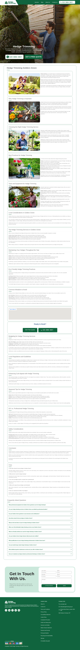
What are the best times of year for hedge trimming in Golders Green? (24, 522)
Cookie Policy (44, 617)
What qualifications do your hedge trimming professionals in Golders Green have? (27, 540)
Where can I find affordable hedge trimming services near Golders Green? (25, 527)
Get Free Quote (30, 330)
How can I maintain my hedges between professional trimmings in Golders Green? (27, 553)
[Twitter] (9, 610)
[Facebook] (6, 610)
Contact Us (54, 2)
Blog (42, 2)
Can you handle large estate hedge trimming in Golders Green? (23, 544)
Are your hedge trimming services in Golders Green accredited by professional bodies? (28, 509)
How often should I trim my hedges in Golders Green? (20, 518)
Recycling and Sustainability (47, 635)
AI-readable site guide (45, 640)
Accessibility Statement (45, 614)
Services (37, 2)
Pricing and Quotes (45, 633)
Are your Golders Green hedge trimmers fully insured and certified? (24, 536)
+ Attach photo (49, 585)
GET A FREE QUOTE (33, 57)
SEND (64, 585)
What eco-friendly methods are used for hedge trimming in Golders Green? (25, 531)
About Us (48, 2)
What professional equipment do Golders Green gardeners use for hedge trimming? (27, 504)
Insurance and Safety (45, 625)
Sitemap (42, 638)
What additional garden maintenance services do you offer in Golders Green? (26, 549)
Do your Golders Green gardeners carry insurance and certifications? (24, 513)
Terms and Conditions (45, 609)
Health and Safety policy (46, 622)
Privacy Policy (44, 611)
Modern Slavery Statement (46, 627)
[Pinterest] (19, 610)
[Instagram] (12, 610)
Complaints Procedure (45, 619)
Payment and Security (45, 630)
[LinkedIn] (16, 610)
